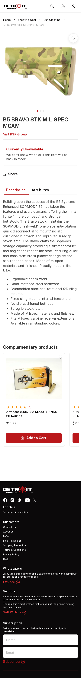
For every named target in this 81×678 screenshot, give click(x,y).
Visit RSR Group (15, 134)
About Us (8, 531)
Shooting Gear (27, 19)
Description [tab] (16, 190)
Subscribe (11, 662)
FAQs (6, 536)
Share (13, 174)
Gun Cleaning (52, 19)
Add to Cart (36, 438)
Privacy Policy (11, 554)
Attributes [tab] (40, 190)
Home (7, 19)
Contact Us (9, 527)
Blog (5, 559)
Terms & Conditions (14, 549)
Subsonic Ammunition (15, 512)
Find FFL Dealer (12, 540)
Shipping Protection (14, 545)
